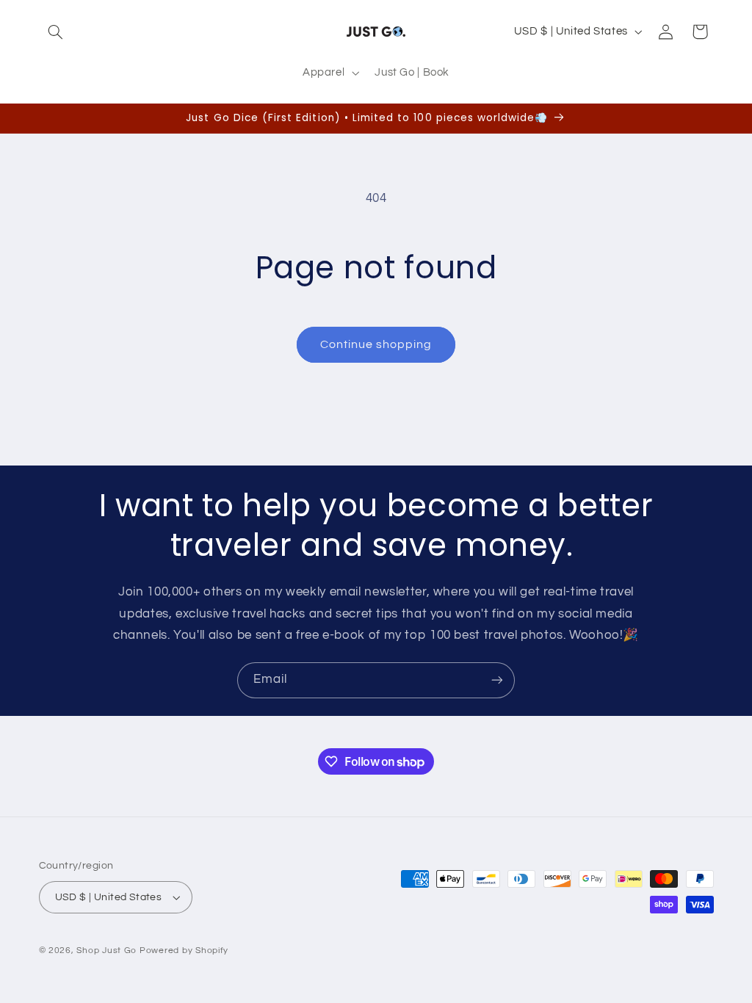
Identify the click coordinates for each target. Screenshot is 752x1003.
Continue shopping (376, 344)
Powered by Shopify (184, 950)
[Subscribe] (497, 680)
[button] (56, 31)
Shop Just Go (106, 950)
